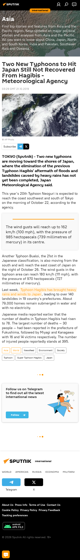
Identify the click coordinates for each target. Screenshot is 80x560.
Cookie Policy (10, 510)
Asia (6, 350)
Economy (52, 471)
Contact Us (53, 505)
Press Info (21, 505)
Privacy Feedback (49, 510)
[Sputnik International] (11, 6)
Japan (49, 357)
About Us (7, 505)
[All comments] (6, 554)
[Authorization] (59, 4)
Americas (21, 471)
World (16, 350)
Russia (37, 471)
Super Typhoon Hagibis (29, 357)
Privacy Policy (28, 510)
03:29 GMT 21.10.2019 (15, 89)
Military (69, 471)
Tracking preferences (15, 515)
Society (61, 350)
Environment (45, 350)
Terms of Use (37, 505)
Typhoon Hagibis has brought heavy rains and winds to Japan (39, 291)
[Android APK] (14, 526)
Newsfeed (29, 350)
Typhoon (8, 357)
